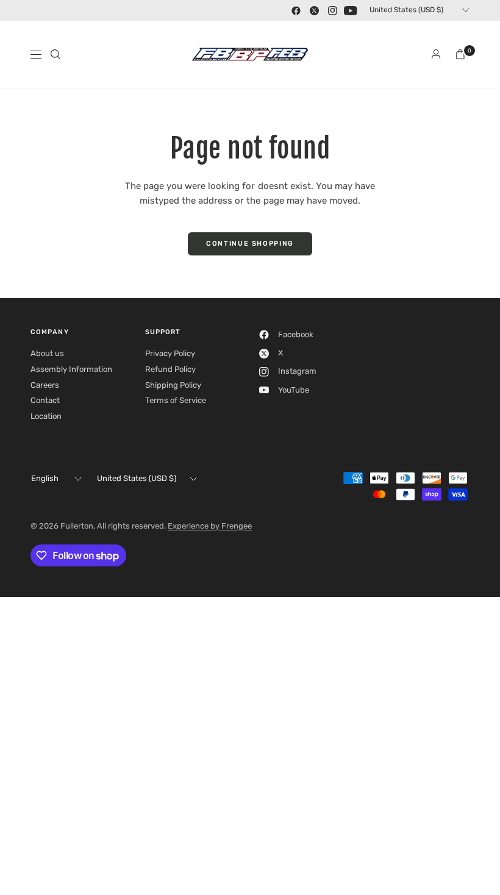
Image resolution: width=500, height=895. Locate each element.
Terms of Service (175, 400)
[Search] (55, 54)
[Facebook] (296, 10)
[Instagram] (332, 10)
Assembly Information (71, 369)
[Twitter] (314, 10)
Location (46, 416)
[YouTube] (350, 10)
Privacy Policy (170, 353)
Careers (44, 385)
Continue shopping (250, 244)
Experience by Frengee (210, 525)
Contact (45, 400)
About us (47, 353)
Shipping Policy (173, 385)
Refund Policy (170, 369)
